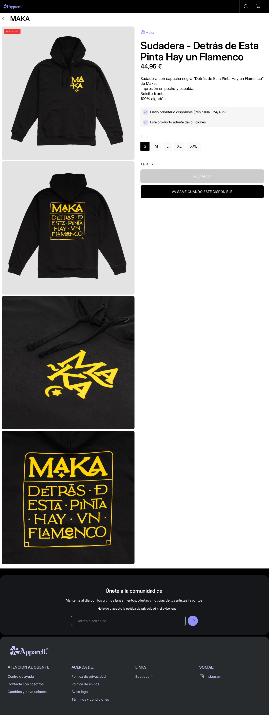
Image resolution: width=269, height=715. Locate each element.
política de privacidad (141, 608)
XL (179, 146)
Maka (20, 18)
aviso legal (170, 608)
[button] (258, 6)
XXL (193, 146)
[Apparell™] (13, 6)
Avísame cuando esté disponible (202, 192)
